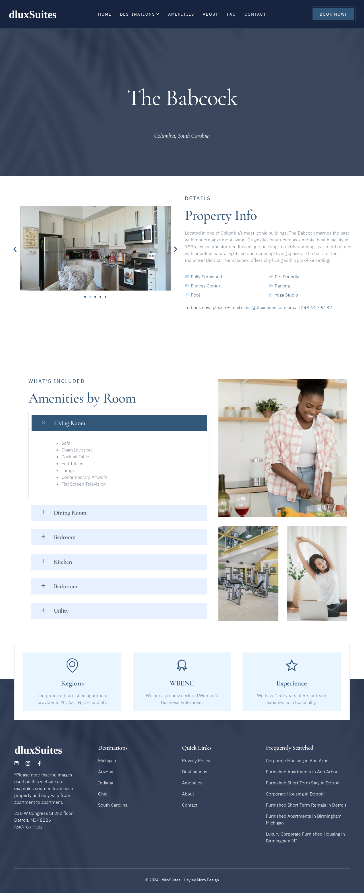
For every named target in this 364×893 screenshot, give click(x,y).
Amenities (181, 14)
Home (104, 14)
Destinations (137, 14)
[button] (14, 248)
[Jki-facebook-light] (39, 763)
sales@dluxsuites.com (263, 307)
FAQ (231, 14)
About (210, 14)
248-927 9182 (316, 307)
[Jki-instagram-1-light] (28, 763)
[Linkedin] (16, 763)
